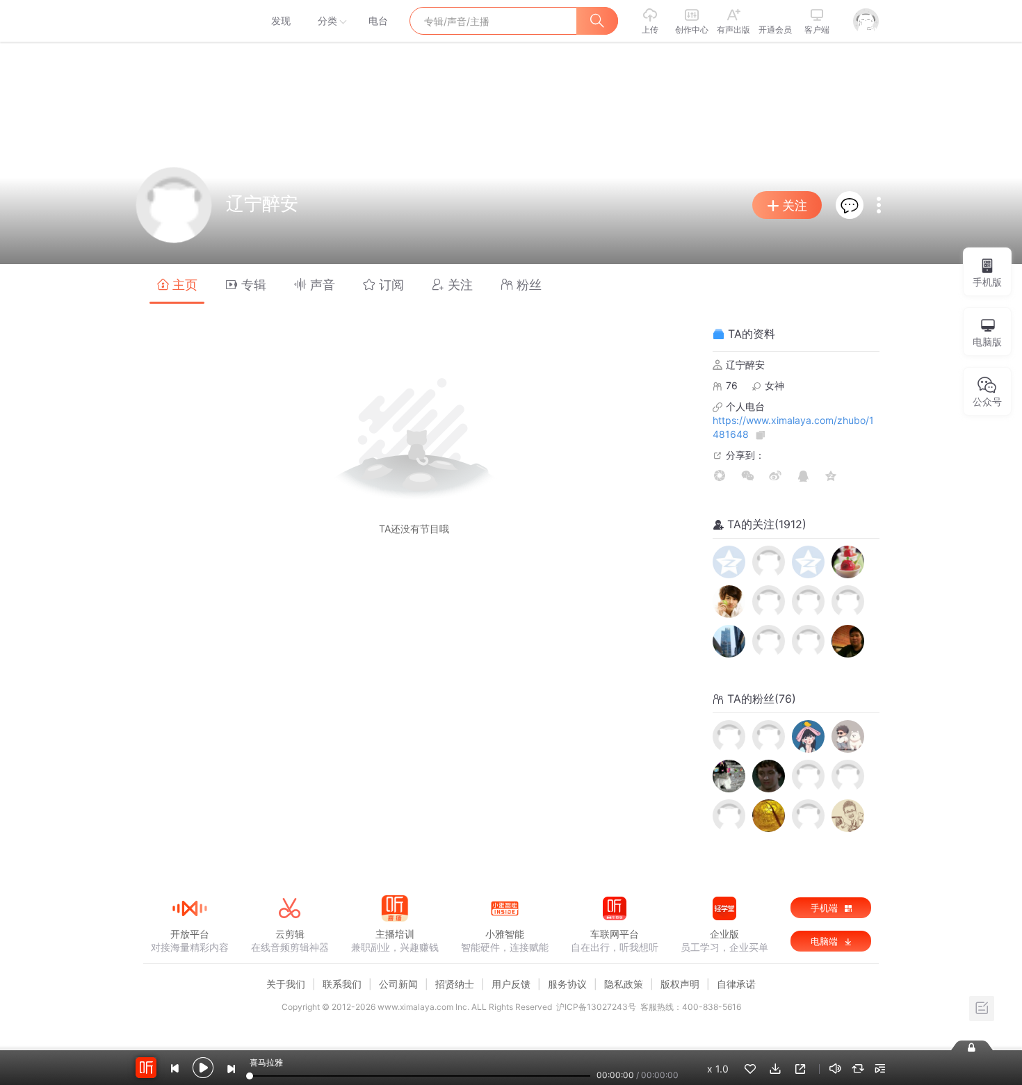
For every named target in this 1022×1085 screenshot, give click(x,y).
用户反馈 (511, 984)
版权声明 (679, 984)
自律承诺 (736, 984)
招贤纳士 (454, 984)
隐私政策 (623, 984)
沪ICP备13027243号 (596, 1007)
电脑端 (826, 941)
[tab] (176, 284)
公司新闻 (398, 984)
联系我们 (342, 984)
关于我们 (285, 984)
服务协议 (567, 984)
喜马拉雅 (189, 21)
